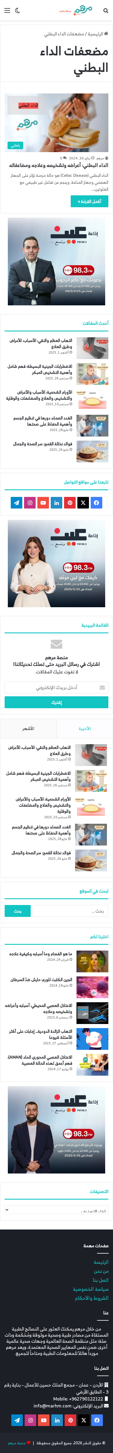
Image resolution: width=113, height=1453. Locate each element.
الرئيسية (96, 34)
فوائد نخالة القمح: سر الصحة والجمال (42, 443)
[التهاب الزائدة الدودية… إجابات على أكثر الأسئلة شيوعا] (92, 1039)
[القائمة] (7, 12)
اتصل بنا (101, 1280)
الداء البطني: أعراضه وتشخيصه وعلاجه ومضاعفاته (58, 165)
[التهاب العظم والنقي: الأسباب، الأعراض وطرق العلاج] (92, 348)
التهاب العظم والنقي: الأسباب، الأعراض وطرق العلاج (41, 343)
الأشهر (28, 728)
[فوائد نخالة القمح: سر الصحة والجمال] (92, 451)
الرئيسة (101, 1262)
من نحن (101, 1271)
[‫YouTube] (43, 503)
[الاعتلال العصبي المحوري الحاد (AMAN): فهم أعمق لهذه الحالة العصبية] (92, 1065)
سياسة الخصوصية (91, 1289)
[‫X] (83, 503)
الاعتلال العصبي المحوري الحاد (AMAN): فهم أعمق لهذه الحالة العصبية (40, 1060)
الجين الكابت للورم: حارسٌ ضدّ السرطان (41, 979)
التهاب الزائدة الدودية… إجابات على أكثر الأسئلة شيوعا (40, 1034)
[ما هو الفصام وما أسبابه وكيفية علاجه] (92, 961)
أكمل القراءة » (89, 201)
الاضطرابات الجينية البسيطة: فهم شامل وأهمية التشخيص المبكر (40, 369)
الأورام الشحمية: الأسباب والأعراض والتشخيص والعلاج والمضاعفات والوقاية (39, 395)
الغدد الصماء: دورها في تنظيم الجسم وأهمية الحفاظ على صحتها (42, 421)
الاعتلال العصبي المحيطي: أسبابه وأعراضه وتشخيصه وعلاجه (38, 1008)
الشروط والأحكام (92, 1298)
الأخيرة (85, 728)
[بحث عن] (106, 12)
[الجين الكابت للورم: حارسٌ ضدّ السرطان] (92, 987)
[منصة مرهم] (75, 10)
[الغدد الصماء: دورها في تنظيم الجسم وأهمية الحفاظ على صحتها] (92, 426)
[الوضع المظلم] (17, 12)
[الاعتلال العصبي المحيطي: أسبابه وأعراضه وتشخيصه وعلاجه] (92, 1013)
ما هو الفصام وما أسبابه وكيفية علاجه (40, 953)
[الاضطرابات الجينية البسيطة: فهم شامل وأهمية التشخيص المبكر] (92, 374)
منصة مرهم (17, 1443)
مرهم (100, 158)
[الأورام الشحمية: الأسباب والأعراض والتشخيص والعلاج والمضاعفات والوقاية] (92, 400)
